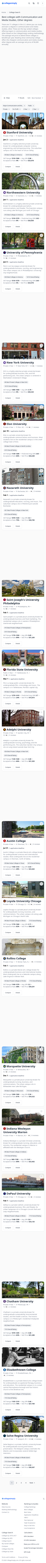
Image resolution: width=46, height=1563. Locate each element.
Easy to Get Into (29, 1525)
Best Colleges (28, 1510)
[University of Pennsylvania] (23, 241)
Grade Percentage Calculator (33, 1548)
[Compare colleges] (33, 3)
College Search (7, 1541)
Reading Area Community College (27, 38)
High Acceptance (29, 1523)
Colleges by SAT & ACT (9, 1536)
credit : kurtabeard (34, 1124)
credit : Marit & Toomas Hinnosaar (31, 896)
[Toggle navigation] (42, 3)
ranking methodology (36, 33)
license (41, 127)
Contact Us (5, 1512)
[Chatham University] (23, 1290)
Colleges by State (7, 1552)
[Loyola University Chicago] (23, 889)
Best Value (27, 1512)
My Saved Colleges (8, 1544)
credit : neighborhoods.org (33, 187)
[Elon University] (23, 412)
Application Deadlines (31, 1515)
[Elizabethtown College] (23, 1357)
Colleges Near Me (7, 1549)
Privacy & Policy (23, 1557)
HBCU (26, 1517)
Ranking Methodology (9, 1510)
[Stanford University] (23, 121)
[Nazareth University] (23, 476)
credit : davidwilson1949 (33, 1189)
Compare (8, 167)
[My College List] (38, 3)
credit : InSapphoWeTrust (33, 248)
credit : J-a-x (36, 664)
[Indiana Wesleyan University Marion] (23, 1117)
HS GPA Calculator (30, 1540)
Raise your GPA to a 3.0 (31, 1544)
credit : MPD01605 (35, 419)
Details (18, 167)
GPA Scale (27, 1552)
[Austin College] (23, 829)
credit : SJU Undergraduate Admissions (30, 595)
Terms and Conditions (8, 1557)
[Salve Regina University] (23, 1424)
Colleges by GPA (7, 1538)
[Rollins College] (23, 947)
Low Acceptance (29, 1528)
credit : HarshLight (35, 127)
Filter (8, 98)
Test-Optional (28, 1520)
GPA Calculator (29, 1536)
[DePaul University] (23, 1182)
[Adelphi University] (23, 718)
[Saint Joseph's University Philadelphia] (23, 588)
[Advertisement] (23, 70)
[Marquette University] (23, 1055)
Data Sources (6, 1507)
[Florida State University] (23, 658)
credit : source (36, 483)
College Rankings (30, 1507)
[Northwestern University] (23, 181)
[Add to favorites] (41, 115)
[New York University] (23, 351)
